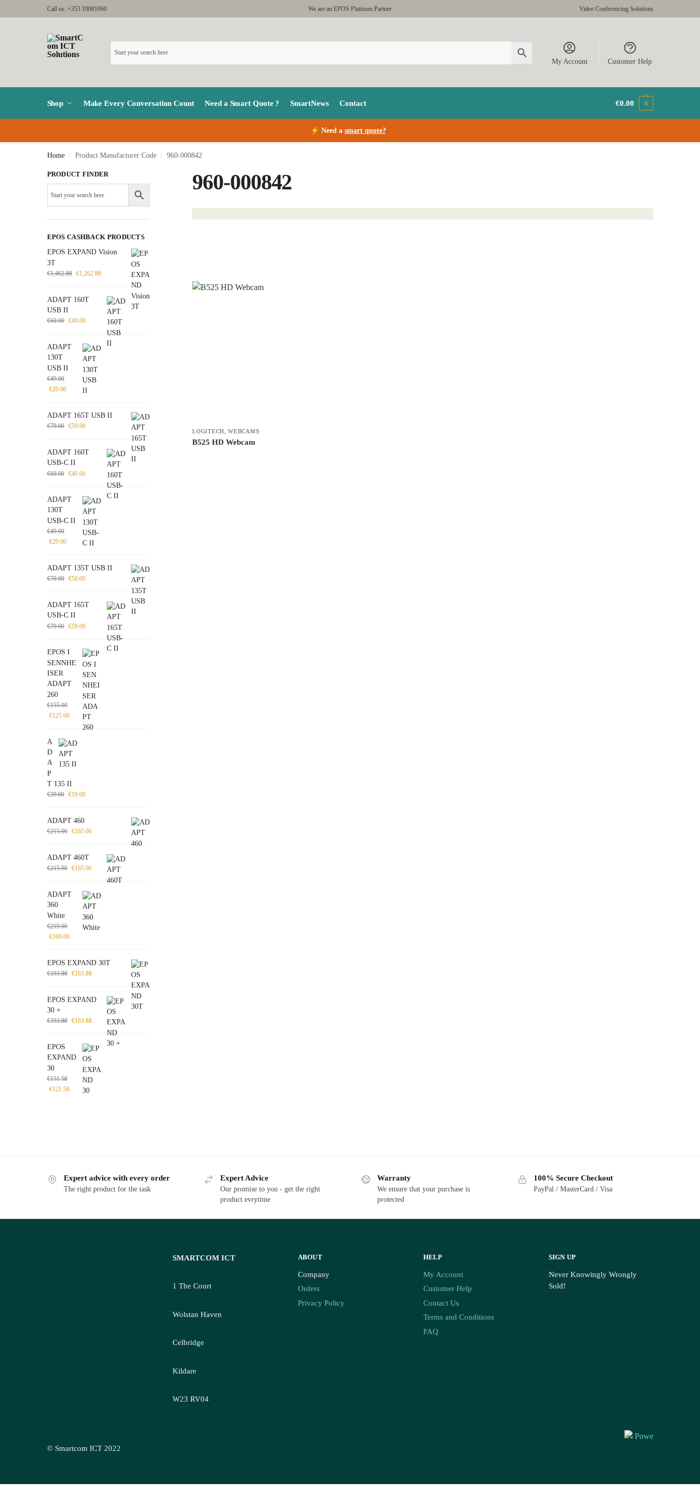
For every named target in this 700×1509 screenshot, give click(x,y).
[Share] (20, 1492)
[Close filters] (153, 175)
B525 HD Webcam (223, 442)
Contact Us (441, 1303)
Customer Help (630, 61)
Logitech (208, 431)
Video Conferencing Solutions (616, 8)
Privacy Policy (321, 1303)
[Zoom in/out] (3, 1492)
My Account (570, 61)
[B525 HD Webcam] (263, 351)
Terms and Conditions (458, 1317)
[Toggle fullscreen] (11, 1492)
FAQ (430, 1331)
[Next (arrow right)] (11, 1505)
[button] (634, 103)
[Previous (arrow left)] (3, 1505)
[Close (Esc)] (28, 1492)
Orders (309, 1288)
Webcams (243, 431)
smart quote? (365, 130)
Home (56, 155)
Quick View (264, 465)
